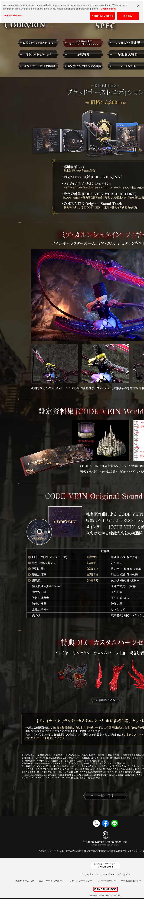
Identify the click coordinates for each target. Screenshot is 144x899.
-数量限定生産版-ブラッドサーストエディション (83, 43)
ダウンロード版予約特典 (38, 66)
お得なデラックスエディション (38, 43)
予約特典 (83, 54)
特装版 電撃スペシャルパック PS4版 (38, 54)
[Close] (138, 6)
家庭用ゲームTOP (24, 880)
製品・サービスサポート (51, 880)
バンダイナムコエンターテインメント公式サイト (105, 874)
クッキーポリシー (106, 880)
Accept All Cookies (102, 15)
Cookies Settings (12, 15)
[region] (72, 11)
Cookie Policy (108, 8)
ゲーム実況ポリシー (131, 880)
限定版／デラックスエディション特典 (83, 66)
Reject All (128, 15)
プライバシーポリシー (80, 880)
